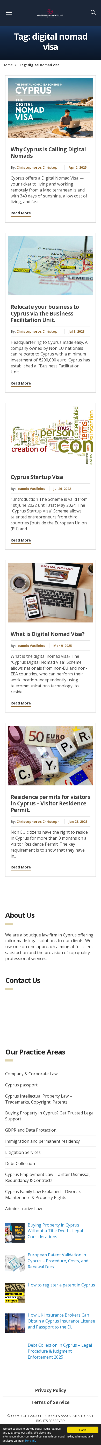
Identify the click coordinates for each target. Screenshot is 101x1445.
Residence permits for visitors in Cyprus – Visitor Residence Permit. (50, 803)
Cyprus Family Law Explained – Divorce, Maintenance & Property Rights (43, 1194)
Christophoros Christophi (39, 167)
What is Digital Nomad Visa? (47, 634)
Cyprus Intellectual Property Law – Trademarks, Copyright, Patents (38, 1099)
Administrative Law (23, 1208)
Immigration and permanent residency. (43, 1141)
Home (8, 65)
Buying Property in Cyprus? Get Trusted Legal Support (50, 1116)
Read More (21, 212)
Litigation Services (23, 1152)
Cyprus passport (21, 1085)
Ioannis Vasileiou (31, 488)
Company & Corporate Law (31, 1074)
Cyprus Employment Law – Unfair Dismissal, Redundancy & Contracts (47, 1177)
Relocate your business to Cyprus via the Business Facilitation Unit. (45, 313)
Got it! (82, 1430)
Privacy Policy (50, 1390)
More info (30, 1440)
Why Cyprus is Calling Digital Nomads (48, 152)
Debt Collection (20, 1163)
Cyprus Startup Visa (37, 477)
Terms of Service (50, 1402)
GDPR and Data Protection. (31, 1130)
